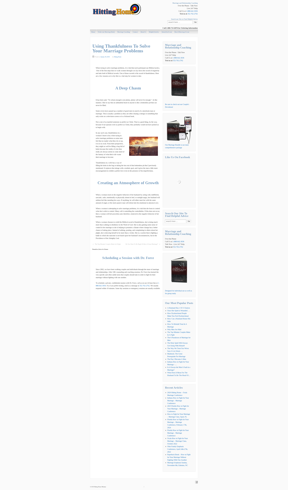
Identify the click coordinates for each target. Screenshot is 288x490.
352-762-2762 (193, 14)
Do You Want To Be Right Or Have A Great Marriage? (142, 244)
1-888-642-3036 (192, 11)
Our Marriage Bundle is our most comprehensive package (177, 146)
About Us (143, 32)
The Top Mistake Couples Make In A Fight (108, 244)
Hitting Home (117, 57)
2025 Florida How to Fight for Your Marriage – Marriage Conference (178, 408)
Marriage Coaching (123, 32)
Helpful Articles (154, 32)
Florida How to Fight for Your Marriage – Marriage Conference (178, 433)
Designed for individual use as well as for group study (178, 292)
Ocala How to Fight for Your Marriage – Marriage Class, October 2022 (177, 441)
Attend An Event (167, 32)
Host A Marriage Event (181, 32)
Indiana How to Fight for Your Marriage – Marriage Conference (178, 400)
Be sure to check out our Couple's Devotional (177, 105)
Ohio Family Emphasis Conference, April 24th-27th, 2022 (177, 449)
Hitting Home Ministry (100, 486)
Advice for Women (103, 249)
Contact (135, 32)
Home (93, 32)
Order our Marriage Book (106, 32)
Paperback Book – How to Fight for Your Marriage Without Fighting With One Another (178, 457)
